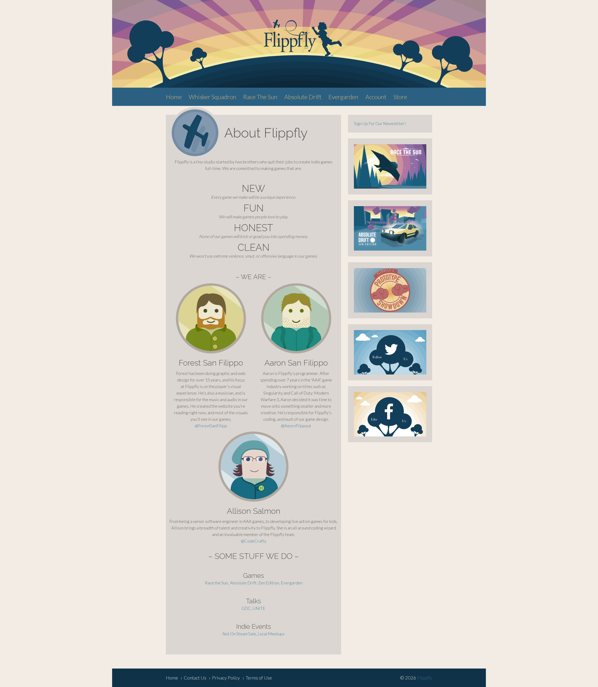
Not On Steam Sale (239, 633)
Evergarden (343, 97)
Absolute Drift (302, 97)
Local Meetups (271, 633)
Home (174, 97)
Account (375, 97)
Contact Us (195, 677)
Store (400, 97)
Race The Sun (260, 97)
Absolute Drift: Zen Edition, (255, 582)
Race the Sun (216, 582)
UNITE (259, 608)
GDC (246, 608)
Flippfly (424, 677)
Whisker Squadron (212, 97)
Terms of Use (259, 677)
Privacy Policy (226, 677)
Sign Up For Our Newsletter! (380, 123)
